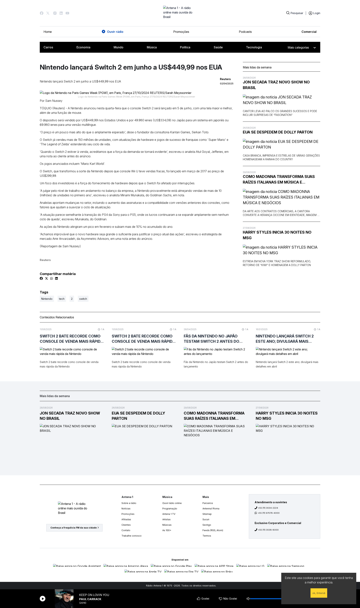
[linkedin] (56, 278)
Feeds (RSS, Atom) (212, 530)
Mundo (118, 47)
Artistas (166, 519)
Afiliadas (126, 519)
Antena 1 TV (168, 514)
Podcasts (245, 32)
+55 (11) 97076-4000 (269, 513)
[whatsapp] (51, 278)
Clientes (126, 524)
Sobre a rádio (129, 503)
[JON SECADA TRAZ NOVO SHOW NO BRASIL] (281, 100)
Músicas (167, 524)
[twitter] (46, 278)
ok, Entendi (318, 593)
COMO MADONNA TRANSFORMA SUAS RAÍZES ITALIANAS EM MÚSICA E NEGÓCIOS (279, 179)
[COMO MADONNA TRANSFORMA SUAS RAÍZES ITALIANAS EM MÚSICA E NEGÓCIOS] (281, 197)
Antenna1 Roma (210, 508)
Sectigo (206, 524)
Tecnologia (254, 47)
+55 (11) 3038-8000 (268, 530)
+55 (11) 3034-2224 (268, 508)
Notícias (126, 508)
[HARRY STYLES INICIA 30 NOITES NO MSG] (281, 250)
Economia (83, 47)
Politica (185, 47)
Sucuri (205, 519)
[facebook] (41, 278)
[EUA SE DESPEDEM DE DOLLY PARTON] (281, 144)
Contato (126, 530)
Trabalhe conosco (132, 535)
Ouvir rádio (115, 32)
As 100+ (166, 530)
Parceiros (207, 503)
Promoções (181, 32)
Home (48, 32)
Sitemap (207, 514)
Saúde (218, 47)
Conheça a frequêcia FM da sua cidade (73, 527)
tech (61, 298)
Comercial (309, 32)
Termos (206, 535)
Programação (169, 508)
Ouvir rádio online (172, 503)
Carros (48, 47)
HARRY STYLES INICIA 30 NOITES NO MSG (277, 235)
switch (83, 298)
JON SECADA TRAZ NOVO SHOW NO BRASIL (276, 85)
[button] (42, 13)
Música (152, 47)
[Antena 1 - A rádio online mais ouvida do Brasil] (180, 13)
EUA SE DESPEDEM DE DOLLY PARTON (278, 132)
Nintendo (46, 298)
